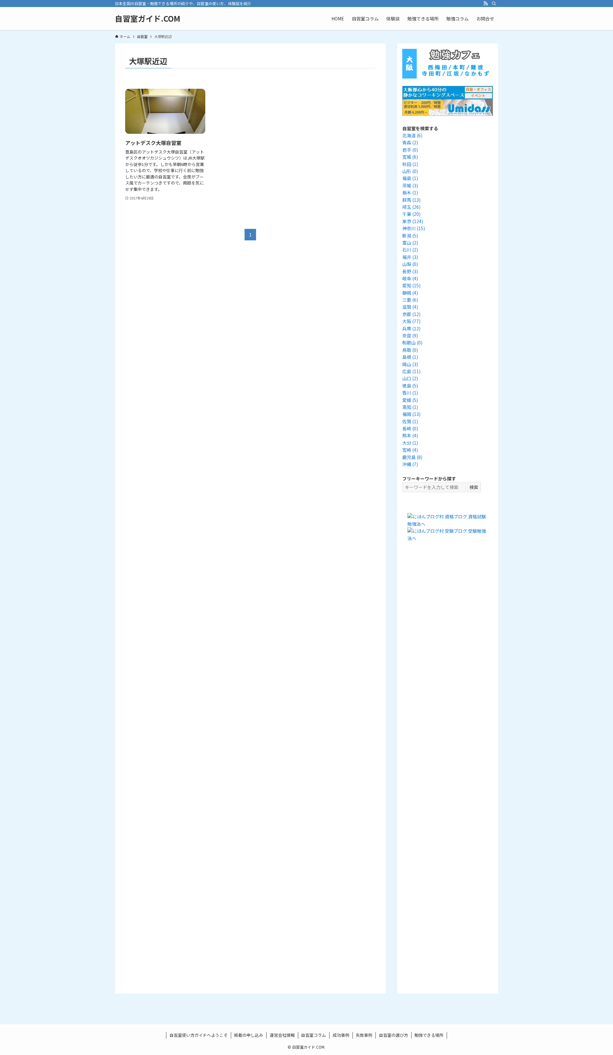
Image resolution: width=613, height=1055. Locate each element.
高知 (410, 407)
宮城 (410, 157)
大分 (410, 443)
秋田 (410, 164)
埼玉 (411, 207)
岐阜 (410, 278)
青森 (410, 142)
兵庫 (411, 328)
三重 (410, 300)
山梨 (410, 264)
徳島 (410, 385)
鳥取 (410, 350)
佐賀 (410, 421)
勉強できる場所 (428, 1035)
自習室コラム (313, 1035)
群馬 (411, 200)
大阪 (411, 321)
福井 (410, 257)
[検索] (494, 3)
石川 (410, 249)
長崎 (410, 428)
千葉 (411, 214)
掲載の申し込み (248, 1035)
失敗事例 (364, 1035)
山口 (410, 378)
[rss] (485, 3)
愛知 (411, 285)
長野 (410, 271)
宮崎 (410, 450)
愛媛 (410, 400)
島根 (410, 357)
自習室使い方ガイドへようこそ (199, 1035)
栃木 (410, 192)
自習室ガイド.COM (147, 18)
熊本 (410, 435)
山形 (410, 171)
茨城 (410, 185)
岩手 (410, 150)
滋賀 (410, 307)
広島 (411, 371)
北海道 (412, 135)
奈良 (410, 335)
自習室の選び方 (393, 1035)
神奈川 (413, 228)
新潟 (410, 235)
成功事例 (341, 1035)
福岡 (411, 414)
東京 (412, 221)
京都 (411, 314)
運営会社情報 (282, 1035)
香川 (410, 392)
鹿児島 (412, 457)
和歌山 (412, 342)
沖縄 (410, 464)
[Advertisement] (447, 666)
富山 (410, 242)
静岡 (410, 293)
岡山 (410, 364)
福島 (410, 178)
